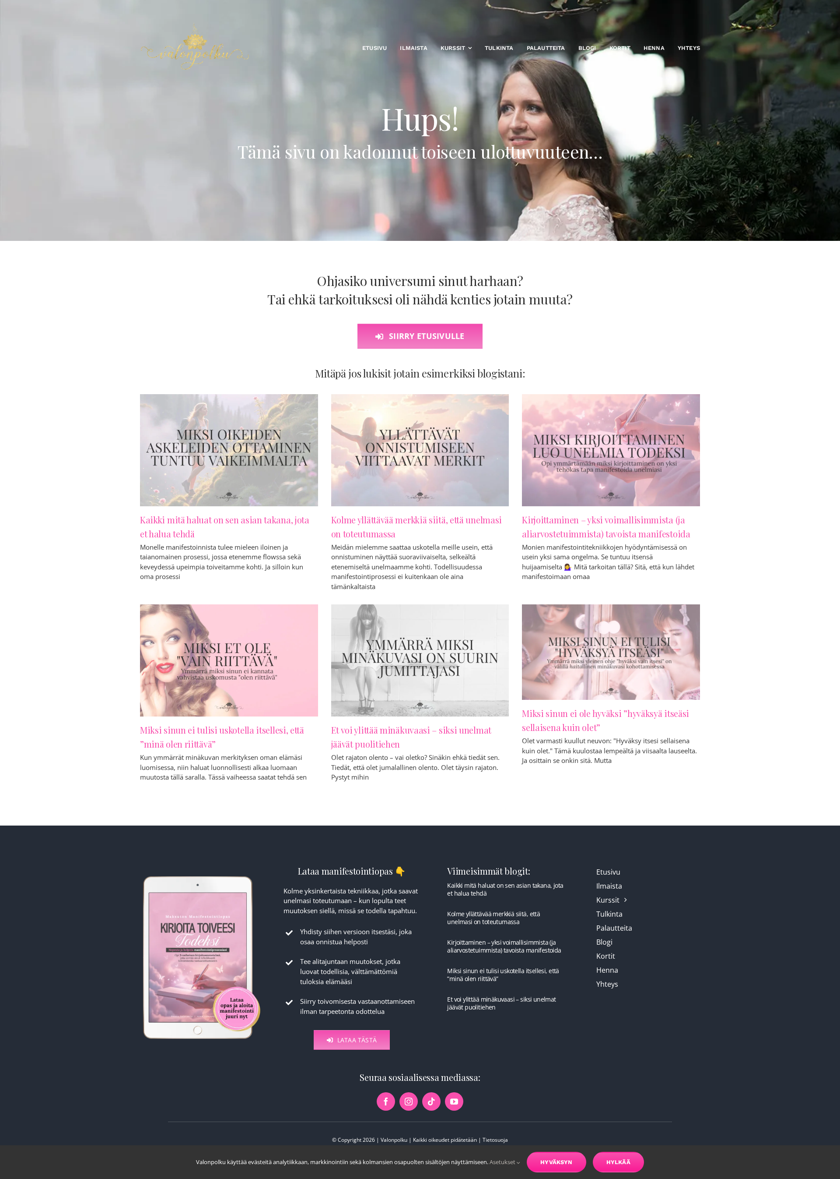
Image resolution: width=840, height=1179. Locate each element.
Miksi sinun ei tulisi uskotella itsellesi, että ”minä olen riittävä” (503, 975)
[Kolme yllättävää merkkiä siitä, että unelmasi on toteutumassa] (420, 450)
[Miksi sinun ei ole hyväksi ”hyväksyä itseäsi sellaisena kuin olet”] (611, 652)
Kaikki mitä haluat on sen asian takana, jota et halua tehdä (505, 889)
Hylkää (618, 1162)
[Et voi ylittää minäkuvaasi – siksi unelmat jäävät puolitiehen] (420, 660)
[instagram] (408, 1101)
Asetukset (503, 1162)
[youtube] (454, 1101)
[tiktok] (431, 1101)
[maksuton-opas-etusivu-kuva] (202, 875)
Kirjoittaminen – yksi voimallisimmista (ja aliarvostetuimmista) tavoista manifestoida (504, 946)
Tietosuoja (495, 1140)
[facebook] (386, 1101)
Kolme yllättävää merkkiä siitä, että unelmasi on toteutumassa (493, 918)
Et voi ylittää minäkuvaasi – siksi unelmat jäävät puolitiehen (501, 1003)
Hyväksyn (556, 1162)
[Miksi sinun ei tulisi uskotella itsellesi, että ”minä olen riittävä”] (229, 660)
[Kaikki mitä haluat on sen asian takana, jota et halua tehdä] (229, 450)
